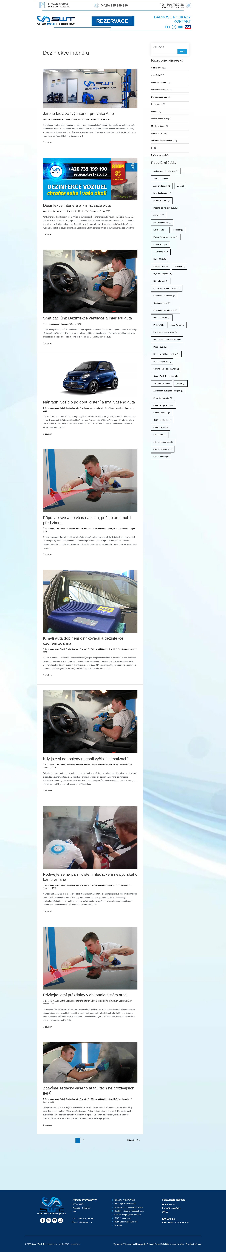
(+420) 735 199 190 (114, 5)
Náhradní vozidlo (115, 408)
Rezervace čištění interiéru (166, 354)
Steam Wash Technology (165, 376)
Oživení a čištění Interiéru (101, 528)
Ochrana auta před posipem (166, 288)
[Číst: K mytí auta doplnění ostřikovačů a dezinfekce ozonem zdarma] (90, 601)
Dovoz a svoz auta (92, 408)
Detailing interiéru (162, 193)
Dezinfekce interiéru (61, 119)
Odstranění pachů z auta (165, 310)
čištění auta (159, 435)
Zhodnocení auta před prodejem (168, 391)
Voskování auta (161, 383)
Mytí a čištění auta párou (69, 1244)
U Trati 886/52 (58, 4)
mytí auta (179, 266)
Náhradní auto (160, 281)
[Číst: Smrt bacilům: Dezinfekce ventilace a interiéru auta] (90, 281)
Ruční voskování (120, 528)
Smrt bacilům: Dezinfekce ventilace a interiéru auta (87, 318)
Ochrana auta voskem (164, 296)
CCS (180, 186)
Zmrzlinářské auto (193, 1244)
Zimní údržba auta (162, 398)
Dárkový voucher (162, 222)
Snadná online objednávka (166, 369)
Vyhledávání (158, 47)
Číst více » (47, 142)
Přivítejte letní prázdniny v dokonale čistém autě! (85, 995)
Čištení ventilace (162, 413)
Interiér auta (160, 244)
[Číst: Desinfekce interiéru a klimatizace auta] (90, 179)
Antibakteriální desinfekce (165, 171)
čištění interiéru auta (163, 442)
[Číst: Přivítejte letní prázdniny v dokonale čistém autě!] (90, 958)
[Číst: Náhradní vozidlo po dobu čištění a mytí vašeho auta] (90, 377)
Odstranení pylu (161, 303)
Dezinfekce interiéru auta (165, 208)
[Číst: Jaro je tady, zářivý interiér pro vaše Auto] (90, 88)
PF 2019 (158, 325)
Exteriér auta (156, 104)
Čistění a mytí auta (163, 405)
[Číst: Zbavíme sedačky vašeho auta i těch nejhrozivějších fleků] (90, 1062)
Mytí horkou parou (162, 274)
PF (152, 148)
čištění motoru (161, 456)
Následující (133, 1140)
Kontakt (182, 21)
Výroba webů (129, 1244)
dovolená (158, 215)
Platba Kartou (177, 325)
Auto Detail (47, 119)
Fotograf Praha (153, 1244)
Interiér (74, 119)
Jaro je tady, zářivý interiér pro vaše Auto (78, 113)
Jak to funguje (160, 252)
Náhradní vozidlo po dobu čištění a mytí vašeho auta (89, 402)
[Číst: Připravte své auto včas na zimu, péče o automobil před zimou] (90, 480)
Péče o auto (160, 347)
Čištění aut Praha (162, 420)
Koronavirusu (160, 266)
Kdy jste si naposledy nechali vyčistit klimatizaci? (85, 759)
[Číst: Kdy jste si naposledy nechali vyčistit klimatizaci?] (90, 722)
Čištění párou (48, 408)
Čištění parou (160, 427)
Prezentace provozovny (165, 332)
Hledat (182, 51)
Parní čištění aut (161, 317)
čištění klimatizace (162, 449)
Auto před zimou (161, 186)
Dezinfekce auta (161, 200)
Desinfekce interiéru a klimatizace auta (77, 205)
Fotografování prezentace (165, 237)
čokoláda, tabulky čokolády (172, 1244)
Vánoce (180, 383)
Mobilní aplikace (158, 126)
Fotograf (178, 230)
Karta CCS (159, 259)
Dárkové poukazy (172, 17)
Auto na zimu (160, 178)
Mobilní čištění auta (86, 119)
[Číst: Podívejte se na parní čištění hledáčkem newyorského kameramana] (90, 837)
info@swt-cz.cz (85, 1222)
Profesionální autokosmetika (167, 339)
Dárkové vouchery (159, 82)
